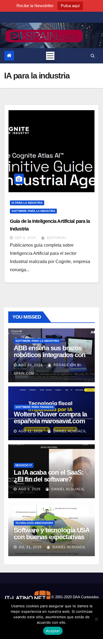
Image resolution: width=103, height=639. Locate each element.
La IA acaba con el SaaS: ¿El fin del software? (48, 476)
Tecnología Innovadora (34, 522)
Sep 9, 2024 (25, 238)
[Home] (9, 55)
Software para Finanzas (34, 407)
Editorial (56, 238)
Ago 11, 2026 (30, 431)
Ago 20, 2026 (30, 365)
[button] (93, 55)
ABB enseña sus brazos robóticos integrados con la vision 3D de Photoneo (49, 354)
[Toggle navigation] (50, 55)
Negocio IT (23, 465)
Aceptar (53, 631)
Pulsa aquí (70, 5)
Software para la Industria (33, 210)
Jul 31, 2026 (30, 547)
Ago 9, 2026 (29, 489)
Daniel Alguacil (69, 431)
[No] (96, 619)
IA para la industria (27, 202)
